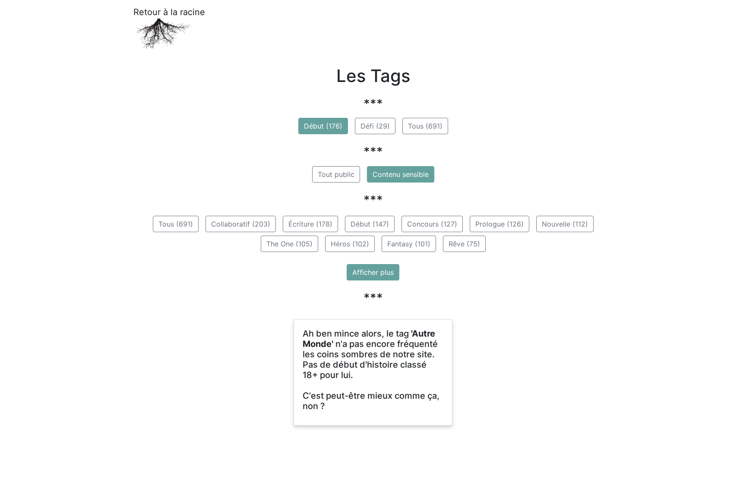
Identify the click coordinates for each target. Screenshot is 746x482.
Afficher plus (373, 272)
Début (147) (370, 224)
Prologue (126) (499, 224)
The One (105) (289, 243)
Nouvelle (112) (565, 224)
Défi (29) (375, 126)
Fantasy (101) (408, 243)
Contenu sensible (401, 174)
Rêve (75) (464, 243)
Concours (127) (432, 224)
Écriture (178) (310, 224)
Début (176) (323, 126)
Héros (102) (350, 243)
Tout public (336, 174)
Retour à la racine (169, 12)
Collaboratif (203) (240, 224)
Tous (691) (425, 126)
